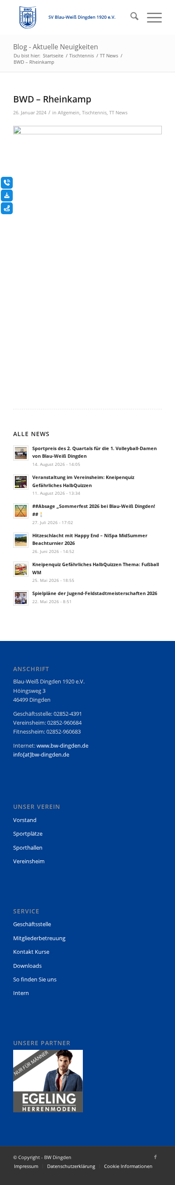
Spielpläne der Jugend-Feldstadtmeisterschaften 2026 (94, 593)
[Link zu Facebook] (155, 1157)
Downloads (27, 966)
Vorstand (25, 820)
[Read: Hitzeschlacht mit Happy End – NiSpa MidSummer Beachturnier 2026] (20, 540)
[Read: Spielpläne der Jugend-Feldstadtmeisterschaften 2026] (20, 598)
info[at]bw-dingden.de (41, 754)
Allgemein (68, 113)
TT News (118, 113)
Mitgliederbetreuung (39, 938)
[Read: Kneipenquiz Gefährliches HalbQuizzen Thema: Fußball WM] (20, 569)
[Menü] (150, 17)
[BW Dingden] (72, 17)
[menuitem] (130, 17)
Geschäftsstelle (32, 924)
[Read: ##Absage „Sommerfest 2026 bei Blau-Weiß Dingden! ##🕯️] (20, 511)
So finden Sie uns (34, 979)
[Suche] (130, 17)
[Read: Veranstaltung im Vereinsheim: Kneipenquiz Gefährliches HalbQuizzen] (20, 482)
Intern (21, 993)
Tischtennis (94, 113)
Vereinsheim (29, 861)
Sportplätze (27, 833)
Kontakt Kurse (31, 951)
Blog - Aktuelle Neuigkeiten (55, 46)
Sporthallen (27, 847)
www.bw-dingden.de (62, 745)
